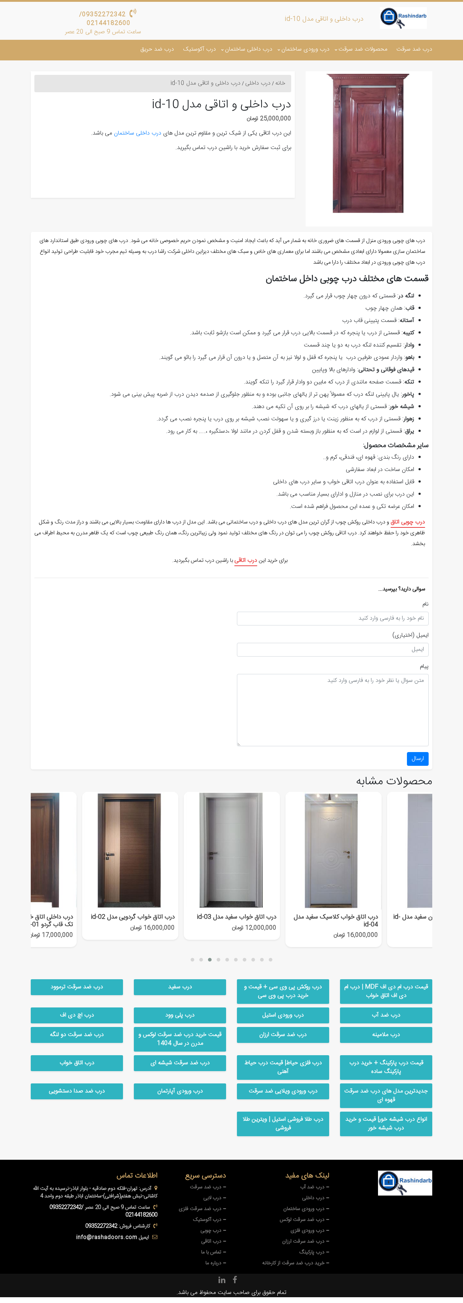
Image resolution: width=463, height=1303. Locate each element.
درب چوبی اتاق (408, 522)
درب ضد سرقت (414, 49)
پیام (424, 666)
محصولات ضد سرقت (363, 49)
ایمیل (422, 635)
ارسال (418, 759)
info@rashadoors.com (106, 1237)
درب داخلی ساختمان (248, 49)
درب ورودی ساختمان (305, 49)
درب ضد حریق (157, 49)
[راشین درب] (403, 18)
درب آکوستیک (199, 49)
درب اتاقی (245, 560)
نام (425, 604)
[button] (192, 959)
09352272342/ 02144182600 (105, 19)
